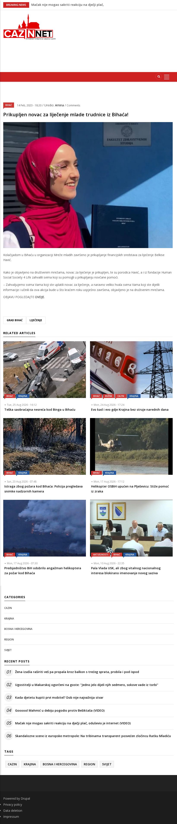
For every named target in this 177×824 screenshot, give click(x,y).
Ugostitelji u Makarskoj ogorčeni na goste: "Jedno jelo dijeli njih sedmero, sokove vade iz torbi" (86, 685)
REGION (9, 639)
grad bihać (15, 320)
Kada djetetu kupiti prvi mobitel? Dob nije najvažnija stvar (59, 697)
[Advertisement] (119, 40)
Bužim (108, 396)
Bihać (8, 105)
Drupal (25, 798)
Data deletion (12, 810)
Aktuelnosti (100, 554)
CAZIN (120, 396)
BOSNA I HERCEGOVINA (18, 629)
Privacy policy (12, 804)
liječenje (36, 320)
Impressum (11, 817)
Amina (60, 105)
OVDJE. (39, 297)
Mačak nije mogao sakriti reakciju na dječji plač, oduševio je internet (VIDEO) (73, 723)
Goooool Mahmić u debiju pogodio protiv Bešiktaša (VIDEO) (59, 710)
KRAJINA (22, 396)
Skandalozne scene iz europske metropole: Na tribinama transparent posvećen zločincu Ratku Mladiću (93, 736)
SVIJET (8, 650)
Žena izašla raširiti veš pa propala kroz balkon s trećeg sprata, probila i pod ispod (77, 672)
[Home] (29, 26)
